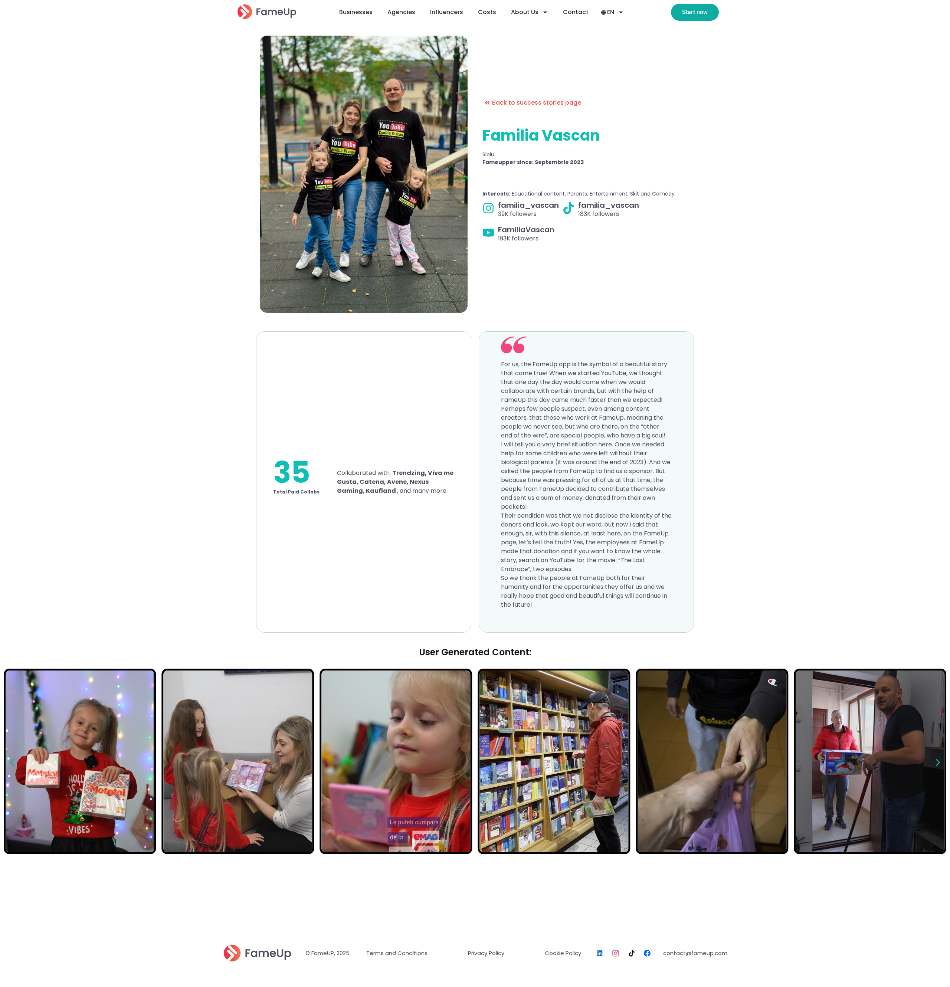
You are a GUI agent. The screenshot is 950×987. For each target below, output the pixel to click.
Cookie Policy (563, 953)
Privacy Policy (486, 953)
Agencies (401, 12)
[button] (12, 762)
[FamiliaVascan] (488, 233)
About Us (524, 12)
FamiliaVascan (526, 229)
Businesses (356, 12)
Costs (487, 12)
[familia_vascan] (488, 208)
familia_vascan (528, 205)
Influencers (446, 12)
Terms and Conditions (397, 953)
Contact (576, 12)
